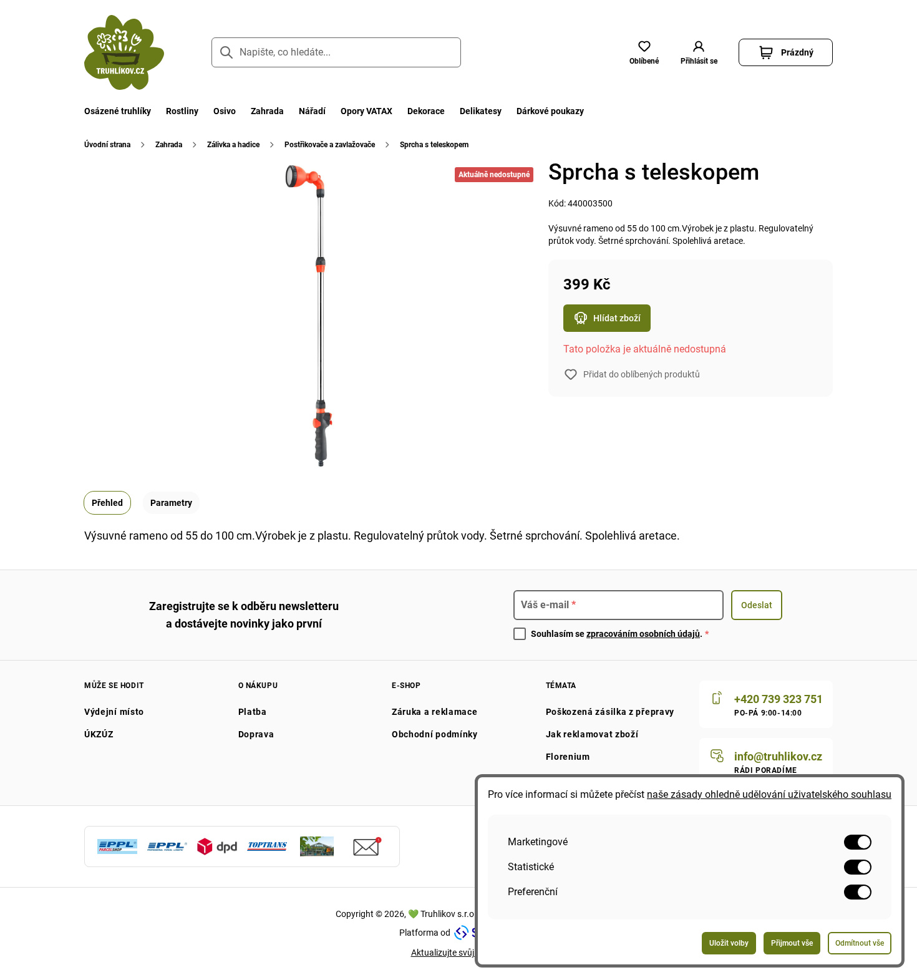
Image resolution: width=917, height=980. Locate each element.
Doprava (256, 734)
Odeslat (756, 605)
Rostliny (182, 111)
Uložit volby (729, 943)
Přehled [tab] (107, 503)
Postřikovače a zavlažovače (329, 144)
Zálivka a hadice (233, 144)
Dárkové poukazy (550, 111)
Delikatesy (481, 111)
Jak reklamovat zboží (592, 734)
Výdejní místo (114, 712)
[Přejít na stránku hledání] (226, 52)
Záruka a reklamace (435, 712)
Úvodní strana (107, 144)
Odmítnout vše (859, 943)
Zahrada (267, 111)
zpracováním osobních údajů (643, 634)
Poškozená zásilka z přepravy (610, 712)
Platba (252, 712)
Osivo (224, 111)
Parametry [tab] (171, 503)
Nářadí (312, 111)
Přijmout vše (792, 943)
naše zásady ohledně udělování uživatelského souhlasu (769, 794)
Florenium (568, 757)
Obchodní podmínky (435, 734)
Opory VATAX (366, 111)
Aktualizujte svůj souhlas (459, 953)
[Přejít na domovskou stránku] (124, 52)
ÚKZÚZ (99, 734)
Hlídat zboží (617, 318)
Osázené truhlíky (117, 111)
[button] (698, 52)
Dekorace (426, 111)
